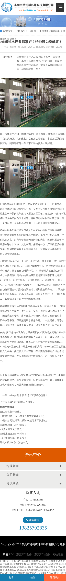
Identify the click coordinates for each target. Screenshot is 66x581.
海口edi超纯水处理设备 (46, 570)
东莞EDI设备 (24, 554)
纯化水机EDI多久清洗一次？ (15, 442)
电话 (10, 577)
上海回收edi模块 (19, 561)
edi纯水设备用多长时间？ (13, 433)
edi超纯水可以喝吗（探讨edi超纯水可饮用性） (24, 420)
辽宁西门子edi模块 (37, 573)
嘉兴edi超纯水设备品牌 (21, 570)
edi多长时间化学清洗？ (12, 429)
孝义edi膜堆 (53, 573)
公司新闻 (12, 475)
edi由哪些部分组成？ (11, 412)
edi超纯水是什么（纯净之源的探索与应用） (23, 416)
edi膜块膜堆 (21, 573)
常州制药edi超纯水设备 (31, 564)
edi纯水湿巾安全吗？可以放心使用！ (28, 395)
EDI (27, 7)
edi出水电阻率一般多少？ (13, 438)
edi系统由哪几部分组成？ (13, 425)
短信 (32, 577)
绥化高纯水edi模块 (24, 567)
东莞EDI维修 (42, 554)
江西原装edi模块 (10, 564)
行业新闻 (31, 31)
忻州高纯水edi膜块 (38, 561)
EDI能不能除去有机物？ (22, 402)
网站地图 (57, 554)
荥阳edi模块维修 (52, 564)
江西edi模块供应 (42, 567)
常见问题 (12, 483)
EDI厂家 (19, 31)
